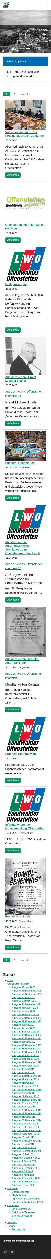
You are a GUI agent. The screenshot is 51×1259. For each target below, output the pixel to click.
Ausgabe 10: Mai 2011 (23, 1154)
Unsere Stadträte (20, 1192)
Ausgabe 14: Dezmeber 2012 (26, 1141)
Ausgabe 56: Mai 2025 (23, 997)
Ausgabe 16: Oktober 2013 (25, 1134)
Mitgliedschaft (19, 1195)
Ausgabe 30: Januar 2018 (25, 1086)
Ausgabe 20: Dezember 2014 (26, 1120)
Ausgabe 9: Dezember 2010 (26, 1158)
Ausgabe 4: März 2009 (23, 1175)
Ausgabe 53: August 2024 (25, 1008)
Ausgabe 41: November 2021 (26, 1048)
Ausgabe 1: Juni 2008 (23, 1185)
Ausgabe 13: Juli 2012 (23, 1144)
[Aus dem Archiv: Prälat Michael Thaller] (25, 356)
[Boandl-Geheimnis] (25, 886)
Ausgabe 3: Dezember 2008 (26, 1178)
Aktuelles (12, 1222)
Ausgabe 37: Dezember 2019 (26, 1062)
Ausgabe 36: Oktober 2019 (25, 1066)
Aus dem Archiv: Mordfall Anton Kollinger (22, 660)
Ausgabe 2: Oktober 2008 (25, 1181)
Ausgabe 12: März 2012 (24, 1147)
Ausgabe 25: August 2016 (25, 1103)
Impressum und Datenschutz (26, 1198)
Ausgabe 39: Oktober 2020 (25, 1055)
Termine (11, 1226)
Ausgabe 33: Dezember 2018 (26, 1076)
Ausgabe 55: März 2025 (24, 1001)
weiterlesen (13, 175)
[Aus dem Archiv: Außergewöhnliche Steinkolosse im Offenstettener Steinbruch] (25, 523)
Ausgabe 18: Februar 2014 (25, 1127)
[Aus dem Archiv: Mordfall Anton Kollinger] (25, 632)
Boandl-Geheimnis (17, 916)
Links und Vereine (21, 1209)
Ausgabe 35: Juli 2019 (23, 1069)
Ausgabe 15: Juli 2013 (23, 1137)
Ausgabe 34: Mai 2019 (23, 1072)
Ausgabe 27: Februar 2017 (25, 1096)
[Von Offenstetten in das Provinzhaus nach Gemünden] (25, 115)
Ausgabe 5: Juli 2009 (22, 1171)
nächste (25, 94)
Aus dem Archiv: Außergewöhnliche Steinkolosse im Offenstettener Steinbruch (22, 547)
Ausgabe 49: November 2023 (26, 1021)
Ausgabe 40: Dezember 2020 (26, 1052)
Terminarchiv (18, 1229)
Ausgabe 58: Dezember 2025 (26, 990)
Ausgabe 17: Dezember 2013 (26, 1130)
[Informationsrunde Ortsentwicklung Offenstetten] (25, 805)
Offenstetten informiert (18, 984)
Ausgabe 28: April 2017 (23, 1093)
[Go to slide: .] (23, 48)
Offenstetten (13, 1205)
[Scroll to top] (44, 1252)
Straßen (16, 1219)
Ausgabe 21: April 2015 (23, 1117)
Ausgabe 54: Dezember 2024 (26, 1004)
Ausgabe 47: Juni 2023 (23, 1028)
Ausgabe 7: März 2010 (23, 1164)
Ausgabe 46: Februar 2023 (25, 1031)
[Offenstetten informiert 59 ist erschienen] (25, 202)
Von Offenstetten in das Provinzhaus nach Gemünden (25, 134)
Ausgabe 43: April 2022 (23, 1042)
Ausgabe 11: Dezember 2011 (26, 1151)
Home (10, 980)
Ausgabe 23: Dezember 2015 (26, 1110)
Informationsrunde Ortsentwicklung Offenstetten (24, 826)
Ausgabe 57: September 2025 (27, 994)
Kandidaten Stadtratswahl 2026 (27, 1202)
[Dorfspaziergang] (25, 265)
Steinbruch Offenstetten (23, 1212)
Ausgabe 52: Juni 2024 (23, 1011)
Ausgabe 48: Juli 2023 (23, 1025)
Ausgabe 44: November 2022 (26, 1038)
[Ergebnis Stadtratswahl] (25, 734)
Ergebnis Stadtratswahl (21, 754)
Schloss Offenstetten (22, 1216)
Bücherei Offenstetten (20, 463)
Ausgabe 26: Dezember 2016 (26, 1100)
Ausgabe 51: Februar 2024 (25, 1014)
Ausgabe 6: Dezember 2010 (26, 1168)
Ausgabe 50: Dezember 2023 (26, 1018)
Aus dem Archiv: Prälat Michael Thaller (20, 378)
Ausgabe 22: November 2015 (26, 1113)
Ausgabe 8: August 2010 (24, 1161)
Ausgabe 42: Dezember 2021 (26, 1045)
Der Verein (12, 1188)
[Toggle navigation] (45, 5)
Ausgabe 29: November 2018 (26, 1089)
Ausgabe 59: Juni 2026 (23, 987)
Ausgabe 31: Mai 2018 (23, 1083)
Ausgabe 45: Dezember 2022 (26, 1035)
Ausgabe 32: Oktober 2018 (25, 1079)
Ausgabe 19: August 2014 (25, 1123)
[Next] (48, 31)
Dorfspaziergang (16, 284)
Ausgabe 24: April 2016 (23, 1106)
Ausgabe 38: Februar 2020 (25, 1059)
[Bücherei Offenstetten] (25, 446)
